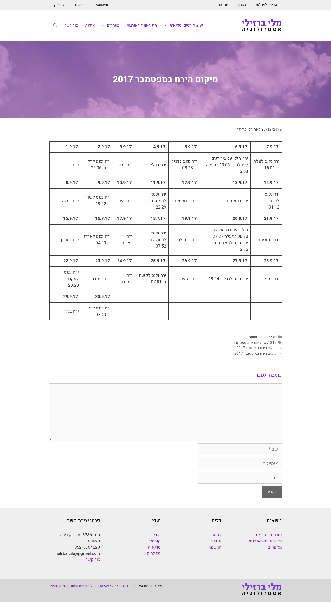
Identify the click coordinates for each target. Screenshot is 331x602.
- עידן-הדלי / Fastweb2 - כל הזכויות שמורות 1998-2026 (91, 586)
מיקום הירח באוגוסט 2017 (256, 348)
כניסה (216, 535)
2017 (272, 342)
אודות (90, 25)
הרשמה (214, 547)
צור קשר (223, 4)
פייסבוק (59, 4)
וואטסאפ (102, 4)
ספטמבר (239, 342)
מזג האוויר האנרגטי (142, 25)
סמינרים (154, 553)
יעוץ (157, 535)
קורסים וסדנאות (268, 535)
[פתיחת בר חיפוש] (55, 25)
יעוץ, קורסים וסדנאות (186, 25)
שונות (253, 337)
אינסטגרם (80, 4)
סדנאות (154, 547)
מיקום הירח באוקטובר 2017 (255, 353)
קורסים (154, 541)
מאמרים (113, 25)
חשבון (242, 4)
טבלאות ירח (267, 337)
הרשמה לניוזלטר (266, 4)
